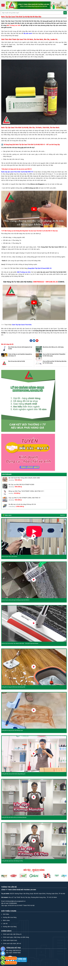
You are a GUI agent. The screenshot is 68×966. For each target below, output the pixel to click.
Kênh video (6, 920)
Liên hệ (5, 923)
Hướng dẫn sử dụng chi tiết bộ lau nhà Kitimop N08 (13, 687)
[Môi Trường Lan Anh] (36, 5)
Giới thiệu (6, 914)
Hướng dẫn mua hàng (9, 917)
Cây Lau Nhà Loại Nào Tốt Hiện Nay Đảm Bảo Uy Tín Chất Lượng (54, 362)
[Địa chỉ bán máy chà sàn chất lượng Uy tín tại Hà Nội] (4, 349)
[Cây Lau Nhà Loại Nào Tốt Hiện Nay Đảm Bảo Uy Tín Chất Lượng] (39, 363)
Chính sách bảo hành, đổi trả (12, 943)
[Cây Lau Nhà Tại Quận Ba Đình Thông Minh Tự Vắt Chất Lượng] (39, 356)
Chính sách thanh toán (10, 940)
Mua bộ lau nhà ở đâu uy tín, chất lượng (53, 347)
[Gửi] (65, 12)
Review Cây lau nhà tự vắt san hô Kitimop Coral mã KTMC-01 (15, 600)
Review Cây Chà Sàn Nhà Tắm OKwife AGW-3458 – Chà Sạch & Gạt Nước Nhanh (20, 643)
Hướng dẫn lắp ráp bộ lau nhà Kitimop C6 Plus (12, 861)
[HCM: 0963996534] (3, 963)
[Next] (63, 876)
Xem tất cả (62, 515)
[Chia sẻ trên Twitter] (34, 340)
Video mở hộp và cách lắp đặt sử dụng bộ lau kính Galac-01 (20, 354)
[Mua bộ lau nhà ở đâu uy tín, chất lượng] (39, 349)
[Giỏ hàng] (67, 5)
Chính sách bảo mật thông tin (12, 934)
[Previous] (4, 876)
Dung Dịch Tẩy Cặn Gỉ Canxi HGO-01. (40, 268)
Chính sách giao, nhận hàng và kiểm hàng (16, 937)
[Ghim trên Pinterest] (37, 340)
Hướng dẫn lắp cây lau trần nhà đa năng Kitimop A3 (13, 774)
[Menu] (3, 5)
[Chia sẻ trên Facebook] (31, 340)
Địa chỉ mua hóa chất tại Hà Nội (16, 361)
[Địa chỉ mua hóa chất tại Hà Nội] (4, 363)
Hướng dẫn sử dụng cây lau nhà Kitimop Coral (12, 730)
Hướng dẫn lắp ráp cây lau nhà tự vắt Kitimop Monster (14, 817)
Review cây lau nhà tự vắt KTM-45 (9, 556)
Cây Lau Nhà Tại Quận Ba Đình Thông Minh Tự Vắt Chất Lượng (54, 354)
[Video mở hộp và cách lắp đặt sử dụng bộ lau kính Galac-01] (4, 356)
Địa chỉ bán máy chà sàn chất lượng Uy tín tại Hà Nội (20, 347)
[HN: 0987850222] (3, 959)
